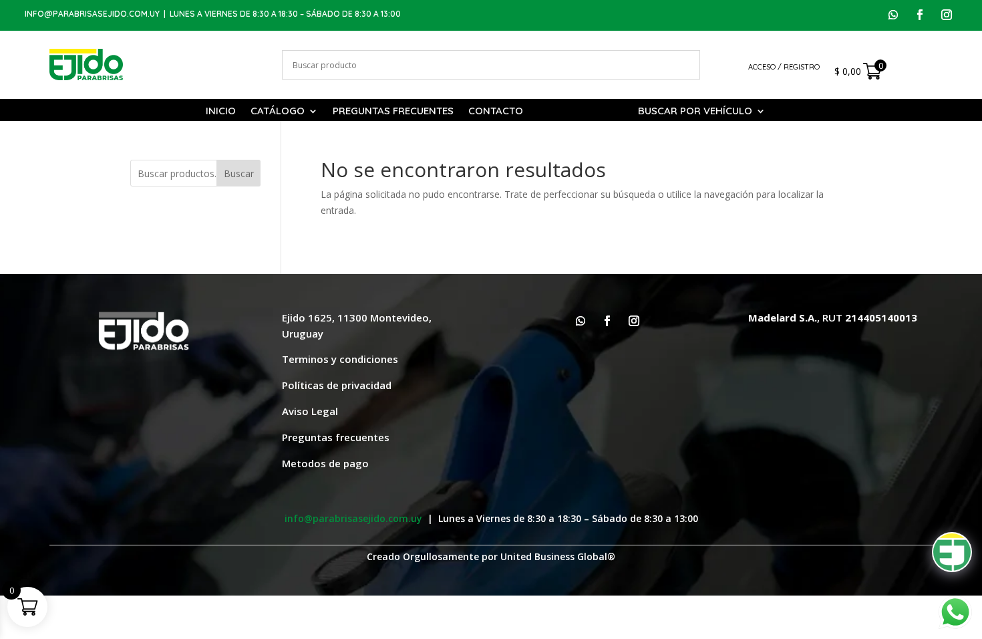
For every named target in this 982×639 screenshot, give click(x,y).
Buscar (239, 173)
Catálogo (278, 111)
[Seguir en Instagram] (946, 14)
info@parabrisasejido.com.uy (92, 14)
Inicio (221, 111)
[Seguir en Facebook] (920, 14)
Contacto (495, 111)
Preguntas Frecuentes (393, 111)
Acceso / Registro (784, 67)
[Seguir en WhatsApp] (893, 14)
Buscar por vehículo (695, 111)
